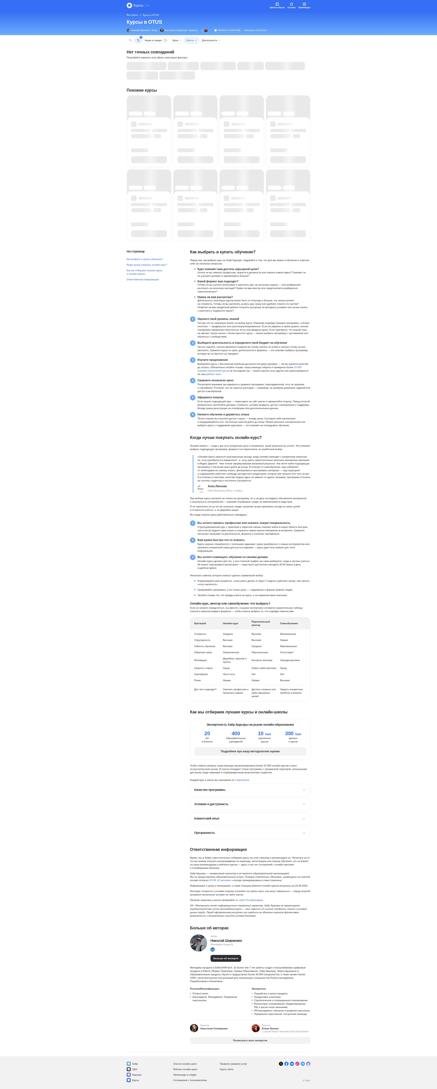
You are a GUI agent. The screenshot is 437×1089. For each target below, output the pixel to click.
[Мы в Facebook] (286, 1064)
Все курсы (132, 14)
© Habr (306, 1080)
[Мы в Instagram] (297, 1064)
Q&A (134, 1069)
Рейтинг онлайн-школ (185, 1069)
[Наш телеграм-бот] (308, 1064)
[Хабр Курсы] (135, 5)
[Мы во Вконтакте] (292, 1064)
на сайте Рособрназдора (249, 900)
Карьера (137, 1074)
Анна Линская (217, 486)
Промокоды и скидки (184, 1074)
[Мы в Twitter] (281, 1064)
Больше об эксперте (225, 958)
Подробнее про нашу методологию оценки (250, 751)
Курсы (135, 1080)
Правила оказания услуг (233, 1063)
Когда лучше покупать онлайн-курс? (147, 264)
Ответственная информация (143, 279)
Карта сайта (226, 1069)
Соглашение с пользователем (190, 1080)
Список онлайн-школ (185, 1063)
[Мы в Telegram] (303, 1064)
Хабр (135, 1063)
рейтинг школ (213, 374)
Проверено (228, 30)
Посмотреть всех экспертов (250, 1040)
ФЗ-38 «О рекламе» (220, 880)
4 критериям (242, 780)
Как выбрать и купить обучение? (145, 259)
